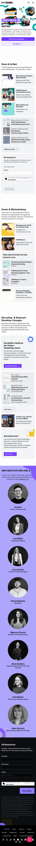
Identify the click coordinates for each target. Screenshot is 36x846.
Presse (29, 829)
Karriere (21, 829)
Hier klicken (12, 180)
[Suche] (28, 2)
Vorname (4, 756)
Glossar (22, 832)
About (14, 829)
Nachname (4, 764)
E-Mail (6, 170)
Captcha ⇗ (27, 178)
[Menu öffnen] (33, 2)
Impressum (31, 832)
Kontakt (4, 832)
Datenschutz (7, 836)
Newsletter (13, 832)
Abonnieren (27, 791)
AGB (15, 836)
